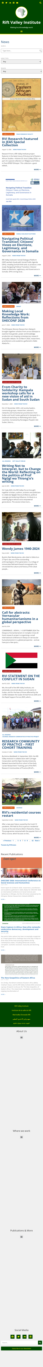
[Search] (40, 1343)
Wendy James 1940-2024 (21, 548)
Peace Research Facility (24, 134)
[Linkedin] (13, 3)
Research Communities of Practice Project (24, 736)
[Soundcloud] (10, 3)
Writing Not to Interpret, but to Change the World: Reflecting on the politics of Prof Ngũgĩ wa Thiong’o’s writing (21, 474)
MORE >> (37, 169)
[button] (40, 2)
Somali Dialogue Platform (26, 234)
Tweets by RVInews (8, 845)
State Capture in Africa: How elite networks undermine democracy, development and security (20, 929)
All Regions (6, 461)
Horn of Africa (8, 134)
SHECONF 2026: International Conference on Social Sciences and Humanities (21, 881)
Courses (5, 736)
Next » (37, 841)
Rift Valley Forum (18, 461)
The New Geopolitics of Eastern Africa (18, 978)
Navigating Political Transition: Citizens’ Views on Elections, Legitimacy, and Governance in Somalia (20, 244)
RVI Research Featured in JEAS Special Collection (20, 142)
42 (33, 841)
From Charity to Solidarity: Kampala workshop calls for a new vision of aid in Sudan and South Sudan (21, 393)
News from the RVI (19, 149)
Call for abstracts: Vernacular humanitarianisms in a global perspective (20, 617)
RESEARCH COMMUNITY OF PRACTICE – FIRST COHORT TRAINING (21, 744)
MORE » (3, 899)
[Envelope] (17, 3)
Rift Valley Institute (21, 22)
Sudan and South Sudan (11, 382)
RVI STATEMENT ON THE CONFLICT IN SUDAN (21, 677)
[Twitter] (6, 3)
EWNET (18, 306)
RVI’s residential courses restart (21, 814)
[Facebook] (3, 3)
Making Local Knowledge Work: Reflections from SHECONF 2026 (16, 316)
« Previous (7, 841)
